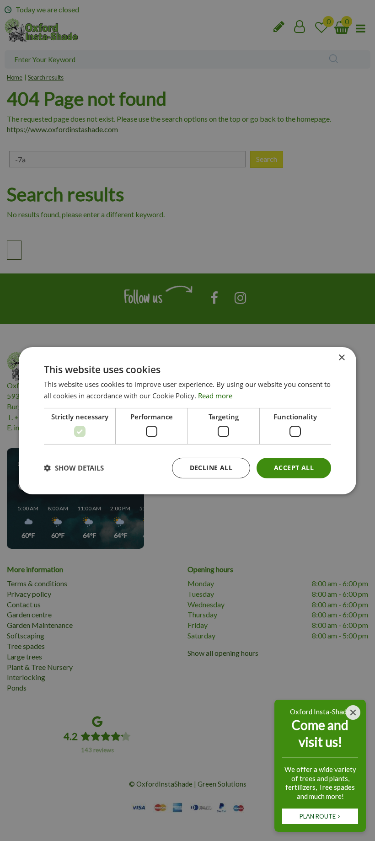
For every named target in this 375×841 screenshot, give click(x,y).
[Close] (353, 712)
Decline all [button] (211, 467)
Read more (215, 395)
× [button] (341, 357)
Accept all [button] (294, 467)
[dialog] (187, 420)
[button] (74, 468)
